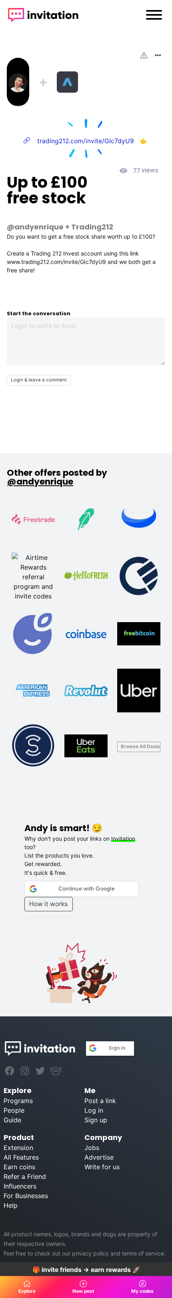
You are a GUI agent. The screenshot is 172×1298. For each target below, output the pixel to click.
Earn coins (19, 1167)
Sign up (95, 1120)
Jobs (91, 1148)
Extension (18, 1148)
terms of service (143, 1253)
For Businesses (26, 1196)
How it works (48, 904)
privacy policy (90, 1253)
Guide (12, 1120)
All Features (21, 1157)
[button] (81, 889)
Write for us (102, 1167)
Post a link (100, 1101)
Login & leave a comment (39, 380)
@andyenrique (35, 227)
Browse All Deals (140, 746)
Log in (93, 1110)
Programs (18, 1101)
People (14, 1110)
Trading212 (92, 227)
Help (11, 1205)
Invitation (123, 838)
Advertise (99, 1157)
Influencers (20, 1186)
